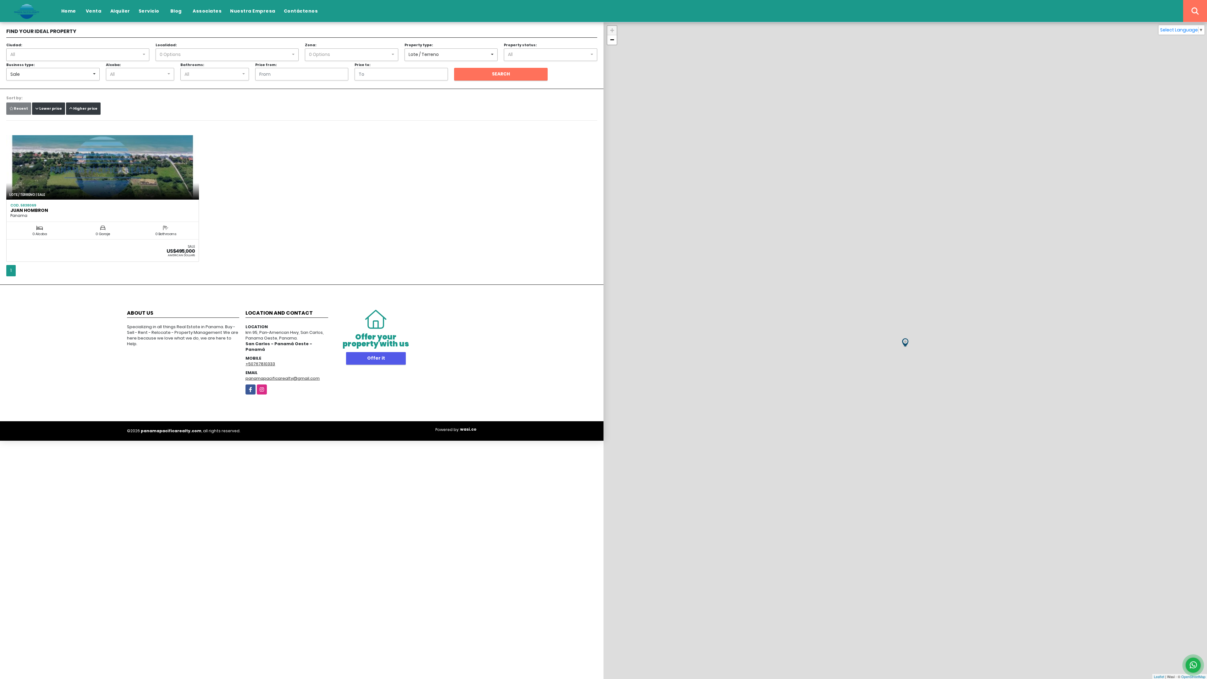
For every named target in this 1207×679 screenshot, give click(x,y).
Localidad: (166, 44)
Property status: (520, 44)
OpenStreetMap (1193, 676)
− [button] (612, 40)
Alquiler (120, 11)
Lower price (50, 108)
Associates (207, 11)
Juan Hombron (29, 210)
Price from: (266, 64)
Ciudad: (14, 44)
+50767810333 (260, 364)
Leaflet (1159, 676)
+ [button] (612, 30)
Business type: (20, 64)
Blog (176, 11)
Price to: (362, 64)
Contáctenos (301, 11)
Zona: (310, 44)
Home (68, 11)
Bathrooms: (192, 64)
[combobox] (77, 54)
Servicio (149, 11)
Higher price (85, 108)
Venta (94, 11)
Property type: (419, 44)
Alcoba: (113, 64)
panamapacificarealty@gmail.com (282, 378)
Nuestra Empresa (252, 11)
